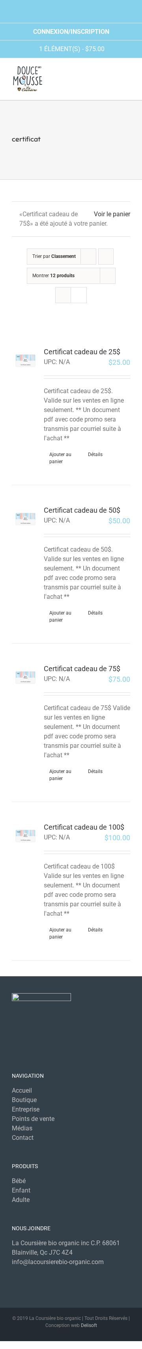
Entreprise (25, 1109)
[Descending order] (106, 256)
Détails (95, 454)
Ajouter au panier (60, 458)
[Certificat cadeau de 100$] (25, 836)
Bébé (19, 1181)
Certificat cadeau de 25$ (82, 352)
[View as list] (78, 295)
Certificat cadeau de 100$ (84, 827)
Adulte (21, 1200)
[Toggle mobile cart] (113, 78)
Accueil (22, 1090)
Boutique (24, 1100)
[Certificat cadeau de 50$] (25, 519)
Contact (23, 1137)
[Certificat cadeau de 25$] (25, 360)
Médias (22, 1128)
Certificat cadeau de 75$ (82, 668)
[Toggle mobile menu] (127, 78)
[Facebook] (65, 1277)
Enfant (21, 1190)
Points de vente (33, 1119)
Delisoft (89, 1325)
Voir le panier (112, 214)
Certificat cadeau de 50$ (82, 510)
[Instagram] (77, 1277)
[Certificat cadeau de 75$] (25, 677)
